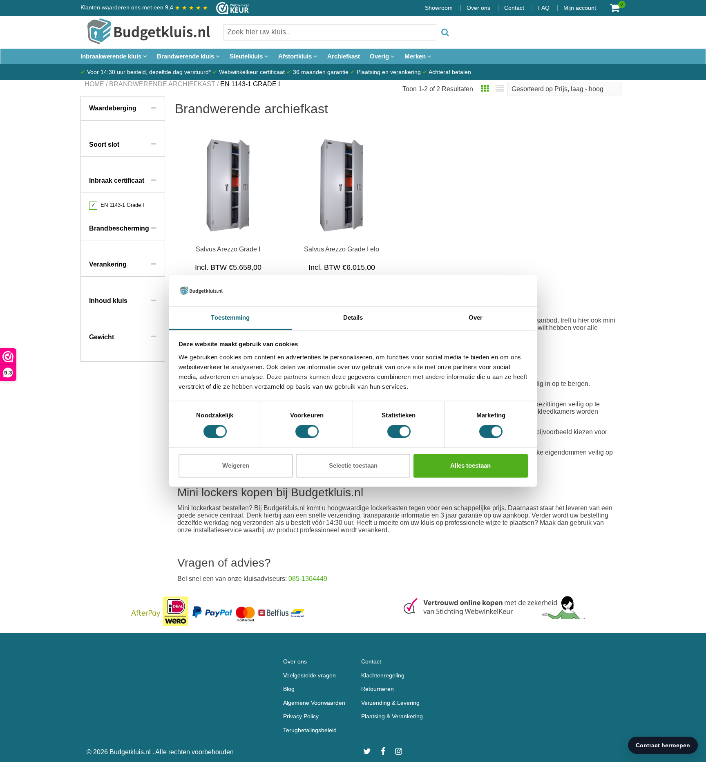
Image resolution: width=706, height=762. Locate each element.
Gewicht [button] (101, 337)
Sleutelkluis (247, 56)
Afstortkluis (295, 56)
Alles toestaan (470, 465)
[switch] (307, 431)
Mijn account (579, 7)
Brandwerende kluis (186, 56)
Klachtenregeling (382, 675)
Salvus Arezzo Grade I (228, 249)
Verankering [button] (108, 264)
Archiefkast (343, 56)
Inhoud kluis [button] (108, 300)
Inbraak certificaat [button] (116, 180)
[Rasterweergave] (485, 89)
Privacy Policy (301, 716)
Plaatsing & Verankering (392, 716)
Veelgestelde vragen (309, 675)
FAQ (544, 7)
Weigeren (235, 465)
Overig (380, 56)
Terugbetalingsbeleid (310, 730)
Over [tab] (476, 317)
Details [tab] (353, 317)
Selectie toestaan (353, 465)
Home (94, 84)
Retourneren (377, 689)
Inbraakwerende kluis (111, 56)
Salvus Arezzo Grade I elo (341, 249)
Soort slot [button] (104, 144)
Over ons (478, 7)
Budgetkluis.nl (130, 752)
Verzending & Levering (390, 702)
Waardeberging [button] (112, 108)
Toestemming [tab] (230, 317)
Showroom (439, 7)
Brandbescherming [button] (119, 228)
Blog (289, 689)
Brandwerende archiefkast (162, 84)
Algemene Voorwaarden (314, 702)
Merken (415, 56)
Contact (514, 7)
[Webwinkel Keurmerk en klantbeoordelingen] (228, 8)
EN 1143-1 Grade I (117, 205)
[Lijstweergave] (499, 89)
